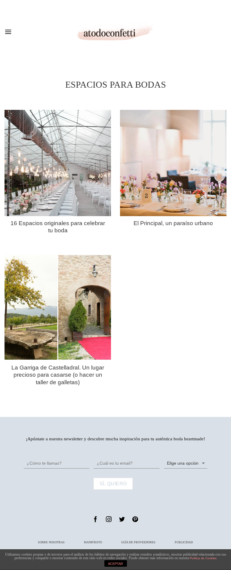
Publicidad (184, 542)
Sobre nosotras (51, 542)
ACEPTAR (115, 563)
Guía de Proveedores (138, 542)
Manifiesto (93, 542)
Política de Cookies (203, 558)
